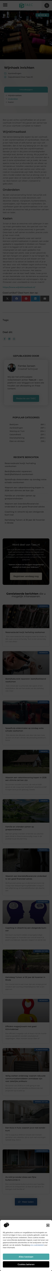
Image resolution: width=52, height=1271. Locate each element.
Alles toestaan (26, 1256)
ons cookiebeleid (37, 1245)
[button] (47, 1225)
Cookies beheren (26, 1264)
